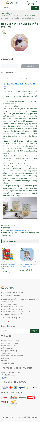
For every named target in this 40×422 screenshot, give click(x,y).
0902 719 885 (15, 228)
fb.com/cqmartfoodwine (19, 230)
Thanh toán (5, 353)
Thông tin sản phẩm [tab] (14, 79)
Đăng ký (34, 331)
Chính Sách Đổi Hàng (9, 343)
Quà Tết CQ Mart (8, 375)
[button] (35, 261)
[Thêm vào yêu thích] (7, 261)
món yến (22, 166)
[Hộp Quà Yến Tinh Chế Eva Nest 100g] (29, 254)
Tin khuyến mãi (7, 363)
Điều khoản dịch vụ (9, 348)
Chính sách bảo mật (9, 346)
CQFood (4, 377)
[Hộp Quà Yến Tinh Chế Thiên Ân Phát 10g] (20, 42)
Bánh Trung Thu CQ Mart (11, 372)
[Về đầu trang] (34, 409)
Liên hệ (4, 361)
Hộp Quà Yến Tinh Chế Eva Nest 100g (29, 265)
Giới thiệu (5, 358)
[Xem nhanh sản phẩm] (11, 261)
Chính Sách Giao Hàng (10, 341)
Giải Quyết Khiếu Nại (9, 351)
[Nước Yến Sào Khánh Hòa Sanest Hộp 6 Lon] (10, 254)
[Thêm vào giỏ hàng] (14, 261)
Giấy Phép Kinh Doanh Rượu (12, 356)
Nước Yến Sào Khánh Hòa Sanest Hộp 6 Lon (10, 266)
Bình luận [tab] (30, 79)
